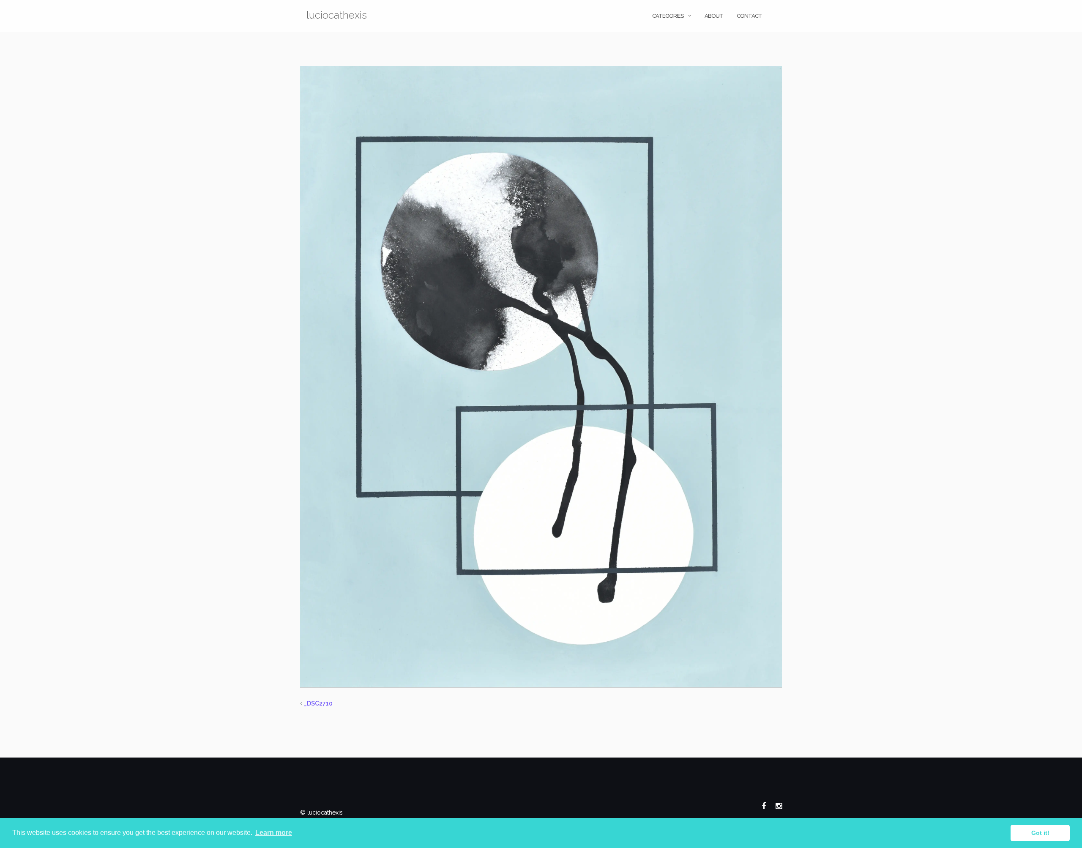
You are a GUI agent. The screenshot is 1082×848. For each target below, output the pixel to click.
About (714, 16)
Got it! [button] (1040, 832)
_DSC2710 (318, 703)
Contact (749, 16)
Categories (667, 16)
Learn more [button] (273, 832)
